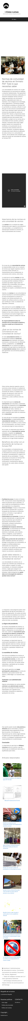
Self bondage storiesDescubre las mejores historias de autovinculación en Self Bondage (13, 983)
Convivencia (20, 970)
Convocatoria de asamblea (9, 972)
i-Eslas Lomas (12, 12)
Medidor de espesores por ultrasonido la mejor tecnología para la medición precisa (12, 824)
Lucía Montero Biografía (6, 994)
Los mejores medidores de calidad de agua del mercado (12, 779)
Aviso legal (4, 1002)
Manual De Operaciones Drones (12, 800)
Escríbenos (17, 1002)
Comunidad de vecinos (10, 970)
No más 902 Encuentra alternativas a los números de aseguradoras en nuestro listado (12, 959)
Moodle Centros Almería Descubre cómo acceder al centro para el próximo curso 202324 (11, 891)
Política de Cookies (7, 1007)
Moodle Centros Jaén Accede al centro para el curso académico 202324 (10, 914)
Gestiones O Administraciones (12, 968)
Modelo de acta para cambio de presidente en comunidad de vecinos (12, 868)
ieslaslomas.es (4, 1015)
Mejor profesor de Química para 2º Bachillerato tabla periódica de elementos (11, 847)
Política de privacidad (7, 1005)
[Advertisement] (14, 41)
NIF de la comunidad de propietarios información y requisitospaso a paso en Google (11, 936)
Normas (7, 974)
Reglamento (13, 974)
